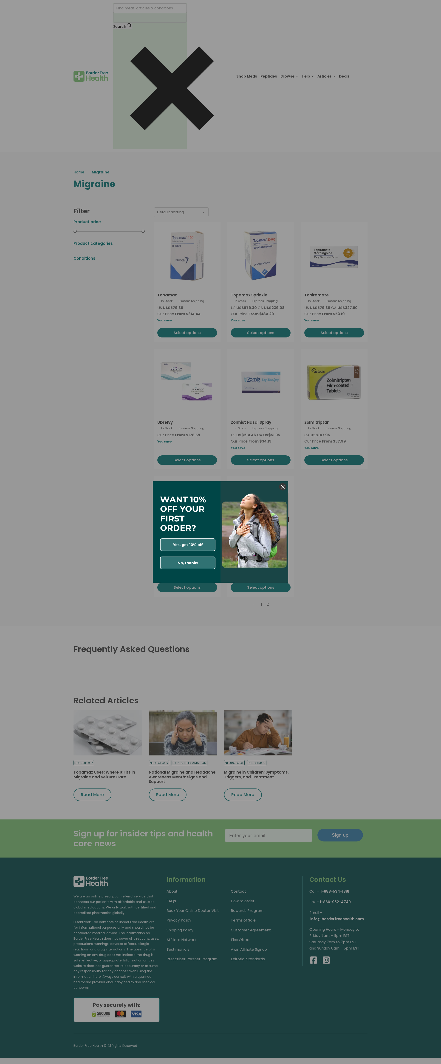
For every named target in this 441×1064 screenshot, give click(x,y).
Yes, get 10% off (188, 545)
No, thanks (188, 563)
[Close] (282, 486)
